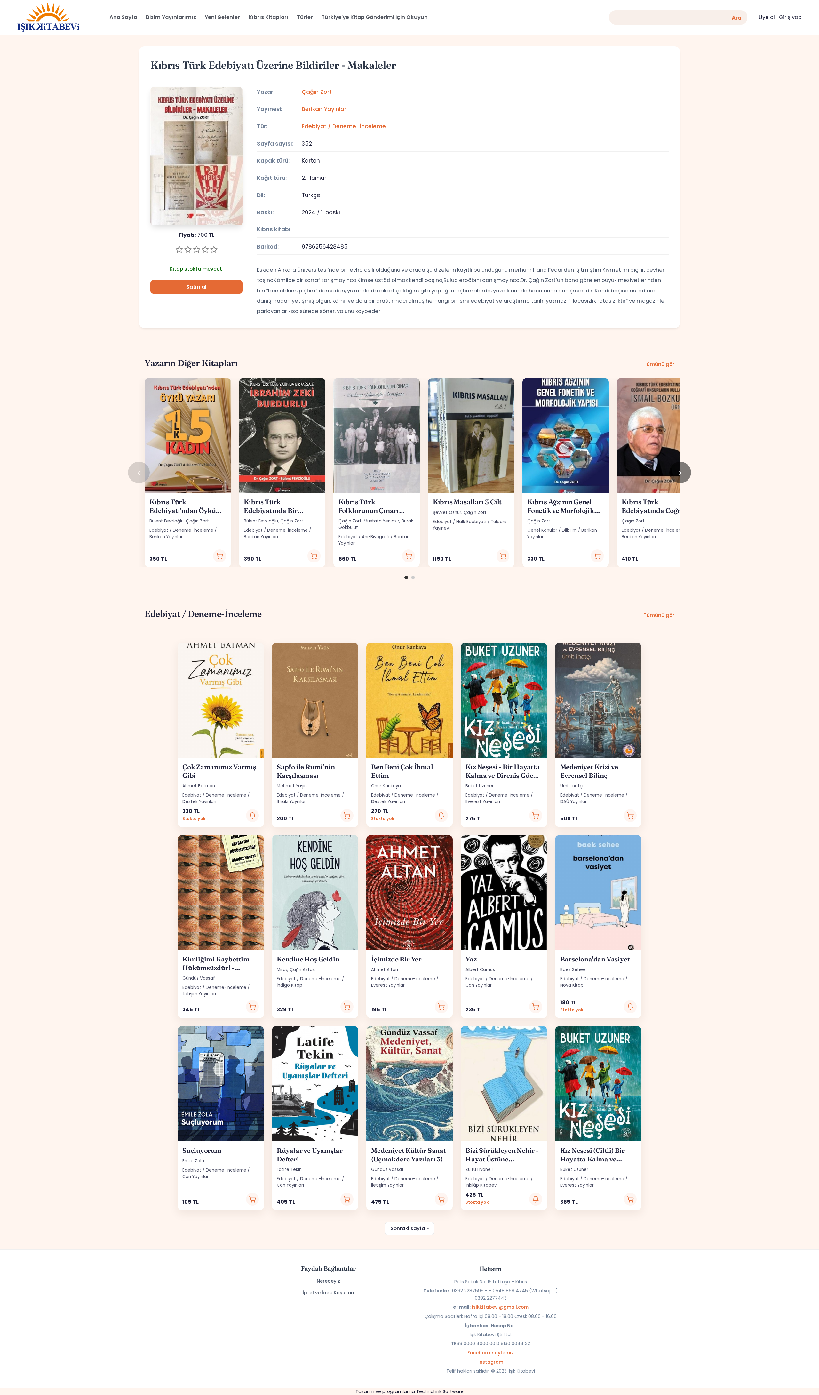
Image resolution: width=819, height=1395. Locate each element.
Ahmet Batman (198, 786)
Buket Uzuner (479, 786)
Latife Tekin (289, 1170)
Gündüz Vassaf (198, 978)
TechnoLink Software (440, 1391)
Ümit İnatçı (571, 786)
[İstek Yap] (252, 815)
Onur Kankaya (386, 786)
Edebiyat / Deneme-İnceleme (344, 126)
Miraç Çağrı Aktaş (296, 970)
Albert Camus (480, 970)
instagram (490, 1362)
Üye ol (767, 17)
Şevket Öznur (447, 512)
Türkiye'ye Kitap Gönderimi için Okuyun (375, 17)
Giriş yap (790, 17)
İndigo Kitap (289, 985)
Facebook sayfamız (490, 1353)
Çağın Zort (317, 92)
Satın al (196, 287)
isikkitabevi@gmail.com (500, 1307)
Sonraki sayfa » (410, 1228)
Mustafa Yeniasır (381, 521)
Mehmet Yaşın (292, 786)
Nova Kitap (572, 985)
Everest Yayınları (482, 802)
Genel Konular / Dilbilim (552, 530)
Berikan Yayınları (325, 109)
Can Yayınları (479, 985)
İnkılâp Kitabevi (481, 1185)
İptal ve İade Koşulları (328, 1292)
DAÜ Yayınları (574, 802)
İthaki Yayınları (292, 802)
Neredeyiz (328, 1281)
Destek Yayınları (199, 802)
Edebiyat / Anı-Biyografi (363, 537)
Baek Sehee (573, 970)
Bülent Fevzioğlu (166, 521)
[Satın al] (219, 555)
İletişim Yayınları (199, 994)
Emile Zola (193, 1161)
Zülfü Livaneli (479, 1170)
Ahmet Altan (384, 970)
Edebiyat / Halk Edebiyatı (459, 522)
